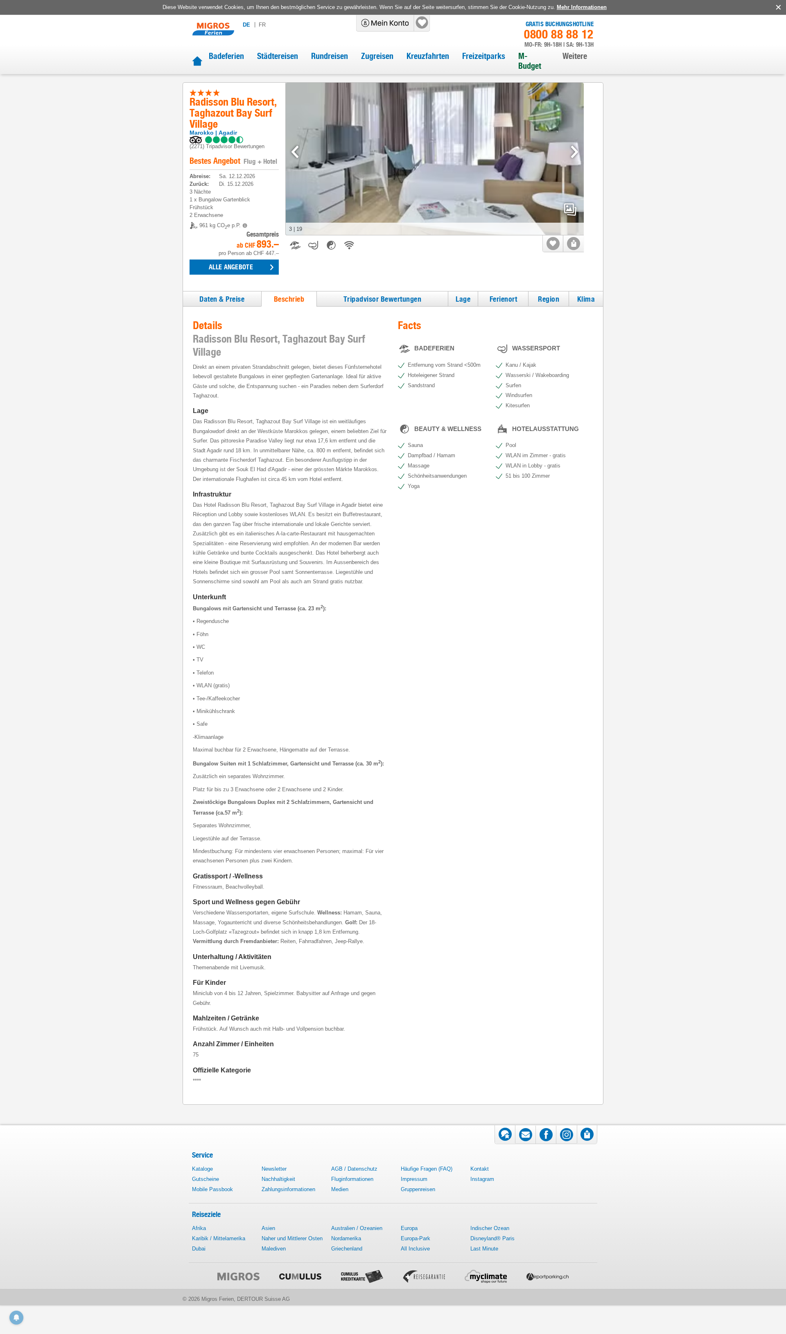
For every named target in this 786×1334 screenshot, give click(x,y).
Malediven (274, 1249)
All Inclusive (415, 1249)
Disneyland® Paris (492, 1238)
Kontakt (479, 1169)
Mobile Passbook (212, 1189)
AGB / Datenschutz (354, 1169)
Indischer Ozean (489, 1228)
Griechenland (346, 1249)
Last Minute (484, 1249)
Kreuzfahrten (428, 56)
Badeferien (226, 56)
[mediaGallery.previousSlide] (295, 152)
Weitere (574, 56)
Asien (268, 1228)
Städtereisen (277, 56)
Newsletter (274, 1169)
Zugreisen (377, 56)
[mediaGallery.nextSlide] (574, 152)
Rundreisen (329, 56)
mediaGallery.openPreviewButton (570, 209)
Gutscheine (205, 1179)
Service (202, 1155)
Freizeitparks (483, 56)
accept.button (777, 7)
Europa (409, 1228)
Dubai (199, 1249)
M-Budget (529, 61)
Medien (339, 1189)
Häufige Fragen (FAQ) (426, 1169)
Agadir (228, 132)
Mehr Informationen (582, 7)
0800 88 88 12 (559, 34)
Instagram (482, 1179)
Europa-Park (415, 1238)
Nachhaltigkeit (278, 1179)
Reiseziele (206, 1214)
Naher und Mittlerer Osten (292, 1238)
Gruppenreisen (418, 1189)
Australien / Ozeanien (356, 1228)
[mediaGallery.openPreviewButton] (435, 159)
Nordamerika (346, 1238)
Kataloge (202, 1169)
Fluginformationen (352, 1179)
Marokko (202, 132)
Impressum (414, 1179)
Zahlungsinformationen (288, 1189)
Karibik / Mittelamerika (218, 1238)
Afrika (199, 1228)
